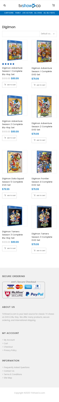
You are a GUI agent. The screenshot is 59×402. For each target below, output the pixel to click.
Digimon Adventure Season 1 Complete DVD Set (42, 71)
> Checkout (7, 347)
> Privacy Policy (9, 350)
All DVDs (38, 13)
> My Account (8, 340)
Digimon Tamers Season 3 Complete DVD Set (42, 237)
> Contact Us (8, 371)
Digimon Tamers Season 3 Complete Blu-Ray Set (12, 235)
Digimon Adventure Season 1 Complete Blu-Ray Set (12, 71)
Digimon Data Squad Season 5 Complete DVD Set (13, 182)
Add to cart (11, 85)
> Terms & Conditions (12, 374)
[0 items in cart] (53, 5)
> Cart (5, 343)
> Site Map (7, 377)
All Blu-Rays (49, 13)
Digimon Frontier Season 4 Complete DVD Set (42, 182)
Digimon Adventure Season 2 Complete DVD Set (42, 126)
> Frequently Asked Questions (16, 367)
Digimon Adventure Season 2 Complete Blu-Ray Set (12, 124)
